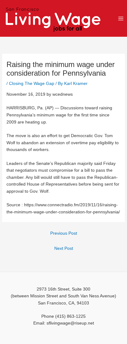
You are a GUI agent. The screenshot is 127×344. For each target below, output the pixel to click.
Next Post (63, 248)
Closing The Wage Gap (31, 83)
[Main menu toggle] (121, 18)
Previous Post (63, 233)
